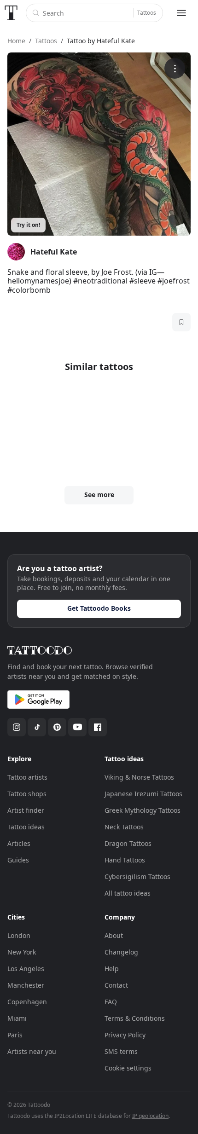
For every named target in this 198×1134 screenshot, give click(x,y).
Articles (18, 843)
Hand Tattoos (125, 860)
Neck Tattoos (124, 826)
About (114, 935)
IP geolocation (150, 1116)
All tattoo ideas (128, 893)
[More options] (174, 68)
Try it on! (28, 225)
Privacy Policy (125, 1034)
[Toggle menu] (181, 13)
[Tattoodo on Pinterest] (57, 727)
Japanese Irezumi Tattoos (143, 793)
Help (112, 968)
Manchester (25, 985)
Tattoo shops (27, 793)
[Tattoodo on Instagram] (16, 727)
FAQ (111, 1001)
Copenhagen (27, 1001)
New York (21, 952)
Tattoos (146, 13)
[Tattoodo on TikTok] (37, 727)
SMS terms (121, 1051)
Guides (18, 860)
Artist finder (25, 810)
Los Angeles (25, 968)
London (18, 935)
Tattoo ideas (26, 826)
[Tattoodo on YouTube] (77, 727)
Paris (15, 1034)
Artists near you (31, 1051)
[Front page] (11, 13)
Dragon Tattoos (128, 843)
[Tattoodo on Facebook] (97, 727)
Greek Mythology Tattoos (143, 810)
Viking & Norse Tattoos (139, 777)
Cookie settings (128, 1068)
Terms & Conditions (135, 1018)
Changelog (121, 952)
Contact (116, 985)
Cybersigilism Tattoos (137, 876)
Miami (17, 1018)
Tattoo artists (27, 777)
